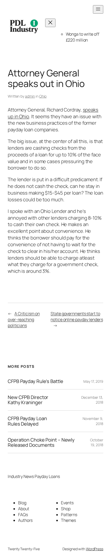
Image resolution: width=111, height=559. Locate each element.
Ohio (43, 96)
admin (30, 96)
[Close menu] (50, 23)
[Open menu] (98, 9)
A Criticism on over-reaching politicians (24, 319)
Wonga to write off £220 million (82, 37)
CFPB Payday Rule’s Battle (35, 381)
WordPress (94, 548)
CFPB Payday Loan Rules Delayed (27, 421)
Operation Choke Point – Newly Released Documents (41, 442)
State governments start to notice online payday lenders (77, 316)
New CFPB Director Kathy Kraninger (28, 400)
